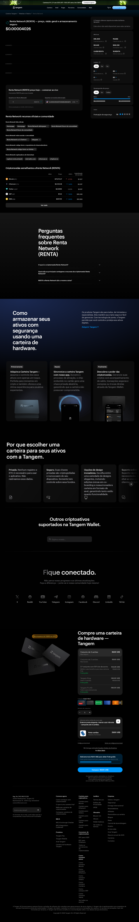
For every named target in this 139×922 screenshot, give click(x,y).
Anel (56, 7)
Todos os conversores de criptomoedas (84, 847)
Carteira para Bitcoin (83, 802)
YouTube (43, 601)
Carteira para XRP (83, 816)
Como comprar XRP (83, 889)
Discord (96, 601)
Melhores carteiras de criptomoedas (63, 808)
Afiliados (111, 811)
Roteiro (110, 826)
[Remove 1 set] (80, 712)
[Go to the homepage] (17, 8)
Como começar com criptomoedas (63, 800)
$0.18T (80, 189)
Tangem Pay (60, 835)
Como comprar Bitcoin (82, 864)
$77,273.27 (58, 179)
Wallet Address (98, 821)
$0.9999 (59, 189)
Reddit (30, 601)
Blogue (110, 817)
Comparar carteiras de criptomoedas (64, 813)
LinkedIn (109, 601)
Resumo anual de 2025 (116, 835)
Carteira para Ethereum (83, 807)
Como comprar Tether (82, 895)
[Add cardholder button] (118, 721)
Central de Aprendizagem (117, 823)
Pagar (63, 7)
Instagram (69, 601)
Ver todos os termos (97, 825)
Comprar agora (89, 2)
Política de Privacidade (33, 816)
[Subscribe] (38, 810)
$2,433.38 (58, 184)
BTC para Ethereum (82, 841)
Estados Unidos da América (107, 748)
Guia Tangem (112, 832)
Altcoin (95, 818)
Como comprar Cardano (82, 884)
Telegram (56, 601)
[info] (106, 41)
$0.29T (80, 184)
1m (107, 66)
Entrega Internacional (115, 805)
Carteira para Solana (83, 811)
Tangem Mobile (61, 838)
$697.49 (59, 199)
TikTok (122, 601)
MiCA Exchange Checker (65, 822)
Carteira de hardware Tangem (63, 845)
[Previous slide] (8, 484)
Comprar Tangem (119, 7)
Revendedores (113, 808)
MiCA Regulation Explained (62, 826)
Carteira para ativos (83, 826)
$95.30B (79, 194)
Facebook (83, 601)
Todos (108, 92)
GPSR (95, 807)
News (110, 820)
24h (96, 66)
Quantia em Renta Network (18, 98)
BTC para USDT (84, 837)
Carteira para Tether (83, 821)
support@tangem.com (20, 802)
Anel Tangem (60, 841)
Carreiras (111, 838)
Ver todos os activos (83, 901)
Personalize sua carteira (116, 814)
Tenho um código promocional (114, 743)
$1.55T (80, 179)
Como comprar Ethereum (82, 871)
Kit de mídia (112, 829)
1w (102, 66)
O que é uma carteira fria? (65, 804)
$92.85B (79, 199)
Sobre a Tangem (114, 799)
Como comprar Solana (82, 877)
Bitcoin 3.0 (97, 816)
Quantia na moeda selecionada (55, 98)
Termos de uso (98, 799)
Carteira (49, 7)
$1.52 (60, 194)
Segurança (112, 802)
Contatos (111, 841)
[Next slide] (131, 484)
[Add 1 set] (90, 712)
